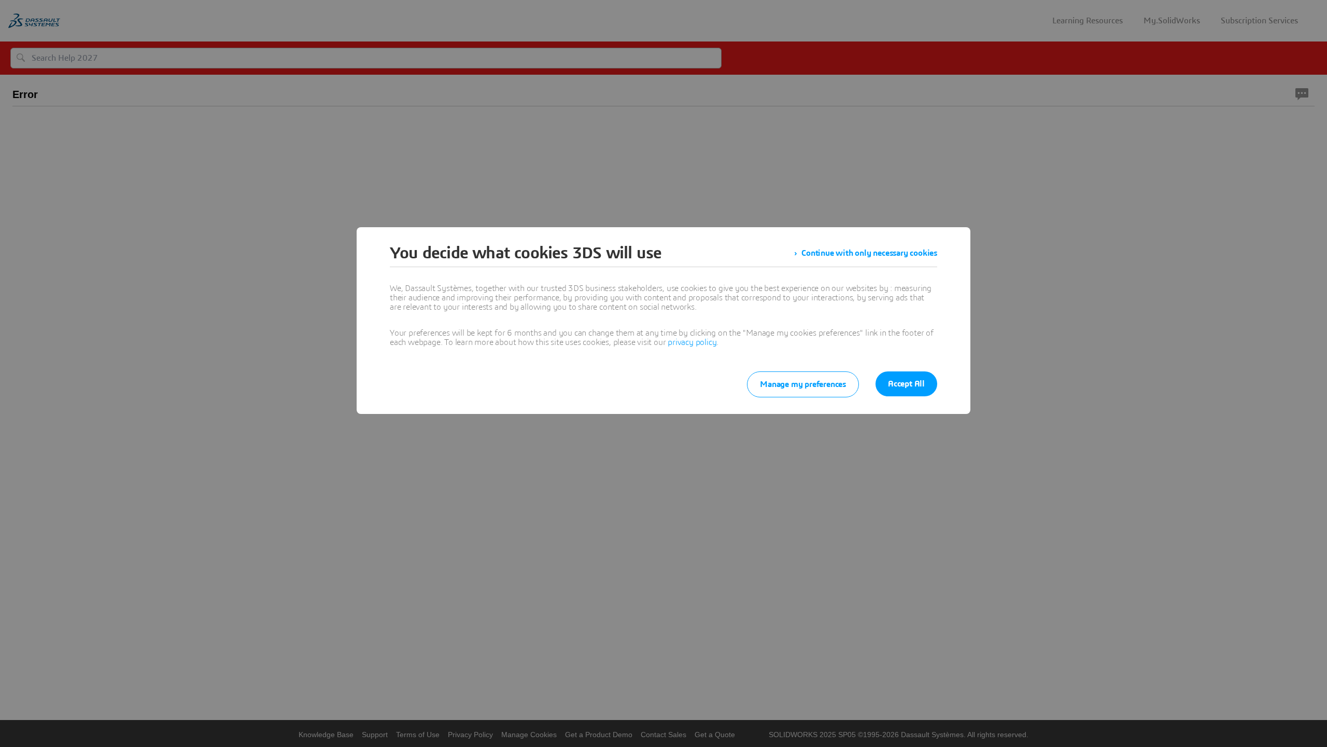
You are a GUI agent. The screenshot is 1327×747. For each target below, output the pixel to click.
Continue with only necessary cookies (869, 253)
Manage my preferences (803, 384)
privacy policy (692, 342)
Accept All (906, 384)
